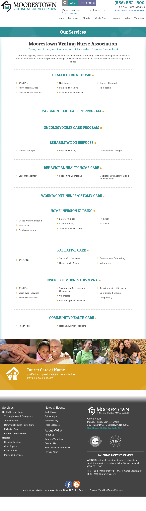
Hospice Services (12, 442)
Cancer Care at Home (15, 433)
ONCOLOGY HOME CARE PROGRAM (71, 127)
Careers (48, 439)
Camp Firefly (10, 450)
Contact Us (50, 443)
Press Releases (52, 424)
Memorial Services (13, 455)
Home (61, 18)
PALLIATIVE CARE (71, 250)
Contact (116, 18)
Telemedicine (11, 420)
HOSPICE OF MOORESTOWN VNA (71, 280)
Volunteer (139, 18)
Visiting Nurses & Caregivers (18, 416)
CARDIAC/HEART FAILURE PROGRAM (71, 111)
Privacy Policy (51, 452)
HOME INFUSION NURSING (72, 211)
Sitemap (119, 490)
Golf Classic (50, 412)
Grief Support (11, 446)
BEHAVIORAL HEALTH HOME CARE (71, 168)
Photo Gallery (51, 420)
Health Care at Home (12, 412)
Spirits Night (51, 416)
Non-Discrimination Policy (57, 447)
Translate (72, 13)
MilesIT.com (101, 490)
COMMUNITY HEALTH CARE (71, 318)
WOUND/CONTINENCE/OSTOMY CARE (71, 196)
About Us (49, 434)
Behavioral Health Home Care (19, 424)
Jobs (127, 18)
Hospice (6, 437)
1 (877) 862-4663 (136, 7)
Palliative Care (11, 429)
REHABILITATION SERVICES (72, 142)
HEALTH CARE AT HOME (71, 75)
